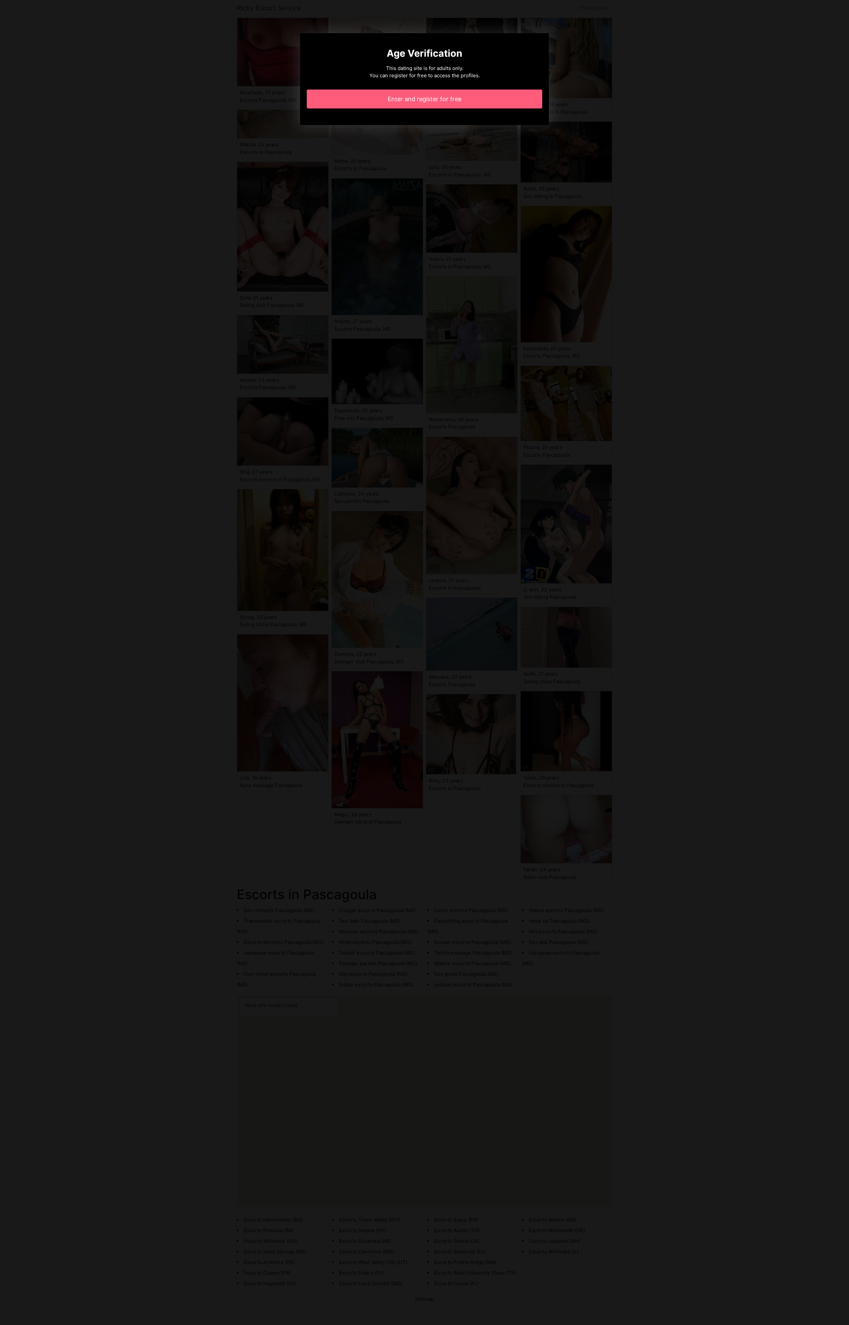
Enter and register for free (424, 99)
